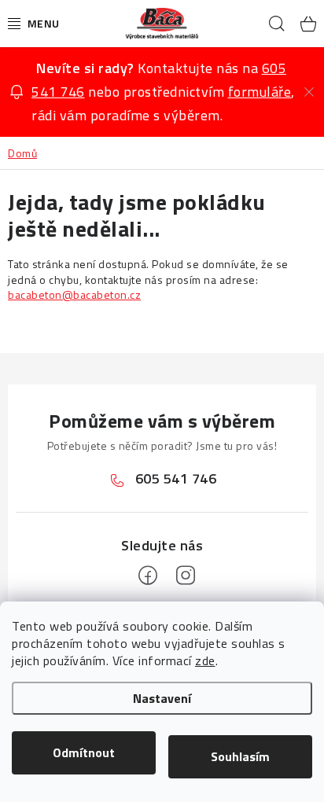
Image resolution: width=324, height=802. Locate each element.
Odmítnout (84, 752)
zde (205, 660)
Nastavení (162, 698)
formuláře (260, 91)
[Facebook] (147, 575)
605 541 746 (176, 478)
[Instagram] (185, 575)
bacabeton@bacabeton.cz (74, 294)
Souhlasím (240, 756)
